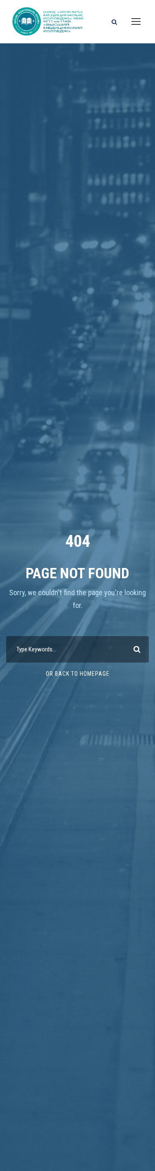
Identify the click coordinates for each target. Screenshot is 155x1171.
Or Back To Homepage (78, 673)
